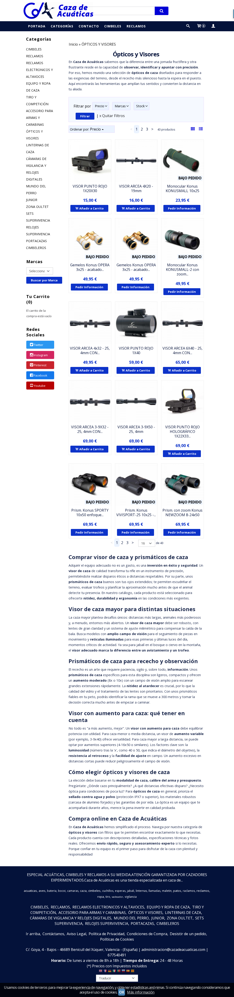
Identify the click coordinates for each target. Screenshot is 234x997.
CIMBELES (34, 49)
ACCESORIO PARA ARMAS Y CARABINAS (39, 118)
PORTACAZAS (36, 241)
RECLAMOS (34, 56)
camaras (72, 891)
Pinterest (40, 365)
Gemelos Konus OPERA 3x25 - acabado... (89, 267)
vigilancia (131, 897)
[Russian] (123, 972)
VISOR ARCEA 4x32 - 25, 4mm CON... (90, 350)
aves (42, 891)
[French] (105, 972)
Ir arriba (33, 933)
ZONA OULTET (37, 206)
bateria (51, 891)
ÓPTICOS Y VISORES (34, 134)
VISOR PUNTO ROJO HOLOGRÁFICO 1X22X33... (182, 431)
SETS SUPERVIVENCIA (38, 216)
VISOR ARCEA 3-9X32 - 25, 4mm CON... (90, 429)
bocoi (62, 891)
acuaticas (30, 891)
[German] (110, 972)
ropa (100, 897)
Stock (140, 106)
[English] (100, 972)
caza (83, 891)
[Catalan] (133, 972)
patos (177, 891)
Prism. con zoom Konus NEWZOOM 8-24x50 (182, 512)
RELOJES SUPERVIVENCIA (38, 230)
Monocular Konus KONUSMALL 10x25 (182, 188)
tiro (108, 897)
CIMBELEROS (36, 248)
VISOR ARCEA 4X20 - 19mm (136, 188)
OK (121, 992)
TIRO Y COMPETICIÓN (37, 100)
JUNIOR (31, 200)
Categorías (62, 26)
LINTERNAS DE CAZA (37, 148)
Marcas (120, 106)
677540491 (117, 955)
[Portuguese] (119, 972)
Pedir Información (182, 208)
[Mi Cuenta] (213, 26)
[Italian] (114, 972)
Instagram (41, 355)
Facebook (40, 375)
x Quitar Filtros (112, 115)
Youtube (39, 386)
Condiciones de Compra (147, 933)
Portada (36, 26)
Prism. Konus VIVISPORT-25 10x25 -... (136, 512)
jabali (130, 891)
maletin (167, 891)
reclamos (203, 891)
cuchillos (107, 891)
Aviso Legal (76, 933)
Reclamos (136, 26)
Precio (99, 106)
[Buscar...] (188, 26)
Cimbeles (112, 26)
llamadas (154, 891)
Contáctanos (53, 933)
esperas (120, 891)
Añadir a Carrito (91, 208)
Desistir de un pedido (188, 933)
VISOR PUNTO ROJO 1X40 (136, 350)
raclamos (189, 891)
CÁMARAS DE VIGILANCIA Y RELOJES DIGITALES (36, 169)
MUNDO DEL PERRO (36, 189)
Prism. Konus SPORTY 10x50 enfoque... (90, 512)
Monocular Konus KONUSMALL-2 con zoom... (182, 269)
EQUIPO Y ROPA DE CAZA (38, 86)
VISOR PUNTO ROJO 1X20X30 (90, 188)
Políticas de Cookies (117, 939)
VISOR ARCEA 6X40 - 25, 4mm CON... (182, 350)
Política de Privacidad (106, 933)
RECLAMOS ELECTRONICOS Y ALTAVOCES (39, 70)
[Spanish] (128, 972)
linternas (141, 891)
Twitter (38, 345)
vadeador (117, 896)
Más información (140, 992)
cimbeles (94, 891)
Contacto (89, 26)
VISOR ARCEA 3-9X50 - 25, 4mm (136, 429)
